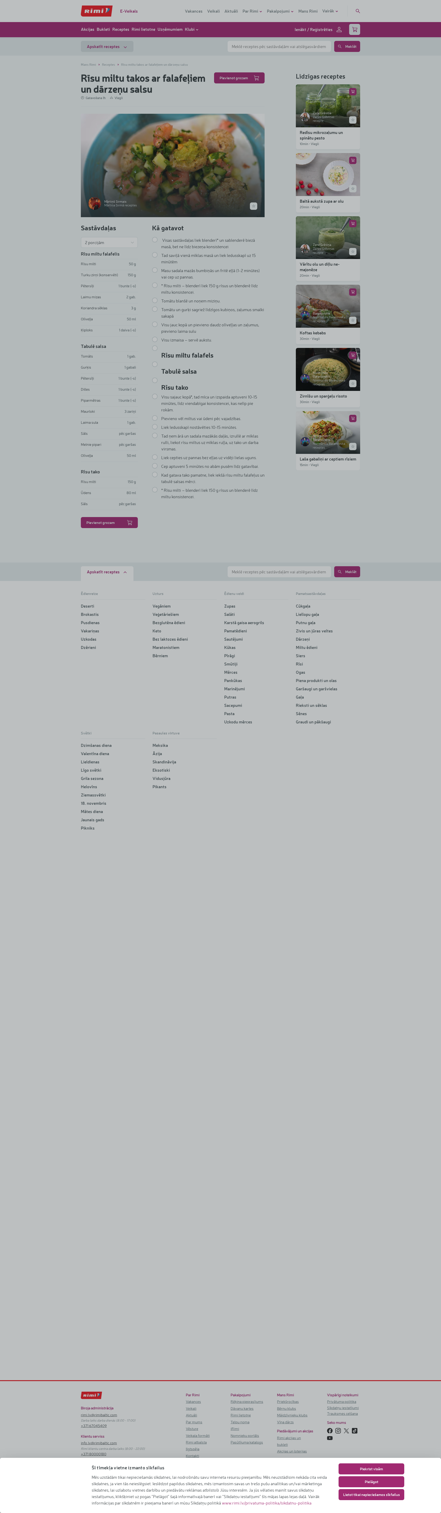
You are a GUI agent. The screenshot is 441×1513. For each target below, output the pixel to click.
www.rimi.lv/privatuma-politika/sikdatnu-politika (266, 1502)
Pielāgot (371, 1481)
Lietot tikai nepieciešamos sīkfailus (371, 1494)
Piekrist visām (371, 1468)
